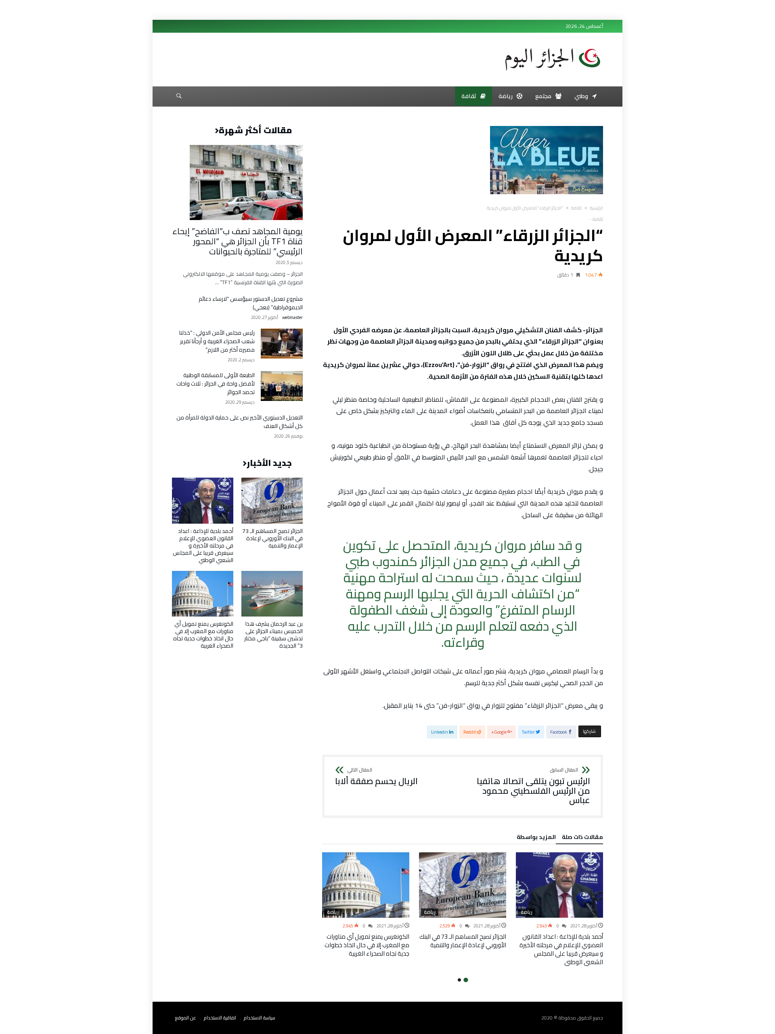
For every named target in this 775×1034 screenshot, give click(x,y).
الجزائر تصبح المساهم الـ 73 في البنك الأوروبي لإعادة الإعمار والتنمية (462, 941)
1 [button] (465, 979)
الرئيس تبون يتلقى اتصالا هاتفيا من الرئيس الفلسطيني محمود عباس (533, 786)
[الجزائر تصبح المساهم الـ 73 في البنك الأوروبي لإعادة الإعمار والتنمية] (462, 885)
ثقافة (576, 208)
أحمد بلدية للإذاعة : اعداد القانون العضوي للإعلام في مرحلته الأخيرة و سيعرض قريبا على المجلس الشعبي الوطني (561, 949)
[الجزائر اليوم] (552, 45)
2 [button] (459, 980)
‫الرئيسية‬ (596, 208)
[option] (559, 909)
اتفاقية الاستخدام (220, 1017)
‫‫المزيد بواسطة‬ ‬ (535, 838)
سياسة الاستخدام (259, 1017)
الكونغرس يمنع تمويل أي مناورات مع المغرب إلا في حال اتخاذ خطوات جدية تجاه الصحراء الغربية (367, 945)
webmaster (292, 318)
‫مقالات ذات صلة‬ (582, 838)
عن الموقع (185, 1017)
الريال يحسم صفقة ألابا (376, 777)
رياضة (526, 912)
